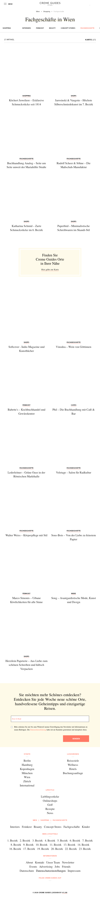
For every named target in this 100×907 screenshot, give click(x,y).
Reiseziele (73, 760)
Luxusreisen (73, 754)
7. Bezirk (87, 840)
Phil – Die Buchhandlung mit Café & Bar (73, 411)
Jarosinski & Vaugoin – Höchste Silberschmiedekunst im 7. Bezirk (73, 102)
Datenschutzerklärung (38, 729)
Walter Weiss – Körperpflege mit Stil (26, 535)
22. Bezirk (71, 849)
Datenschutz (27, 871)
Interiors (26, 28)
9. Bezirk (28, 844)
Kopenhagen (27, 769)
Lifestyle (50, 790)
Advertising (46, 866)
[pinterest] (53, 884)
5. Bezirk (62, 840)
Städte (27, 754)
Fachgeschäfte (87, 28)
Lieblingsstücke (50, 796)
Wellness (73, 765)
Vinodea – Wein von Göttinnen (73, 347)
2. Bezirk (25, 840)
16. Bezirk (15, 849)
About (29, 862)
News (50, 813)
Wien (27, 777)
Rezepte (50, 809)
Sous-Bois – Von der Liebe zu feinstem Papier (73, 537)
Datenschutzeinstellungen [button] (51, 871)
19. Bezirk (43, 849)
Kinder (86, 827)
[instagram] (46, 884)
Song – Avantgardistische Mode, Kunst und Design (73, 600)
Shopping (7, 28)
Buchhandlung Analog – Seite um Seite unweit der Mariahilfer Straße (26, 165)
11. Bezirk (55, 844)
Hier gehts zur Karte (50, 269)
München (27, 773)
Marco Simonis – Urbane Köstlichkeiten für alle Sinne (26, 600)
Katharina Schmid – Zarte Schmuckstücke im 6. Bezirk (26, 228)
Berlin (27, 760)
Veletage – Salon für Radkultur (73, 472)
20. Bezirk (57, 849)
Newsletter (68, 862)
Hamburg (27, 765)
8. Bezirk (16, 844)
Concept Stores (68, 28)
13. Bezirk (69, 844)
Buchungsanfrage (73, 773)
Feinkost (40, 28)
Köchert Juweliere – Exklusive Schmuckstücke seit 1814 (26, 102)
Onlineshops (50, 800)
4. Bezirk (50, 840)
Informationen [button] (50, 856)
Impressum (74, 871)
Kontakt (39, 862)
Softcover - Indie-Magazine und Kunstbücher (26, 349)
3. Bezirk (37, 840)
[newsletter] (60, 884)
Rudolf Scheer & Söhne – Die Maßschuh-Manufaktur (73, 165)
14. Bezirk (83, 844)
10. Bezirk (42, 844)
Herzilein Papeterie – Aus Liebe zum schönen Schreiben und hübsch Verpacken (26, 665)
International (27, 785)
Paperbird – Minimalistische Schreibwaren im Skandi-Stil (73, 228)
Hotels (73, 769)
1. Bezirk (12, 840)
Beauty (52, 28)
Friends (66, 866)
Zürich (27, 781)
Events (33, 866)
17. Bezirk (29, 849)
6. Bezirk (75, 840)
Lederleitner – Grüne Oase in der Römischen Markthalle (26, 474)
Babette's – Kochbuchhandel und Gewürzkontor (26, 411)
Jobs (57, 866)
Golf (50, 804)
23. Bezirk (85, 849)
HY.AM (64, 893)
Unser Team (53, 862)
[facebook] (40, 884)
